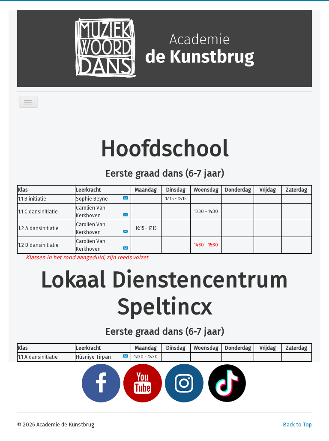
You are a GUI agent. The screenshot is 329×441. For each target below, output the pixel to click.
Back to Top (297, 424)
